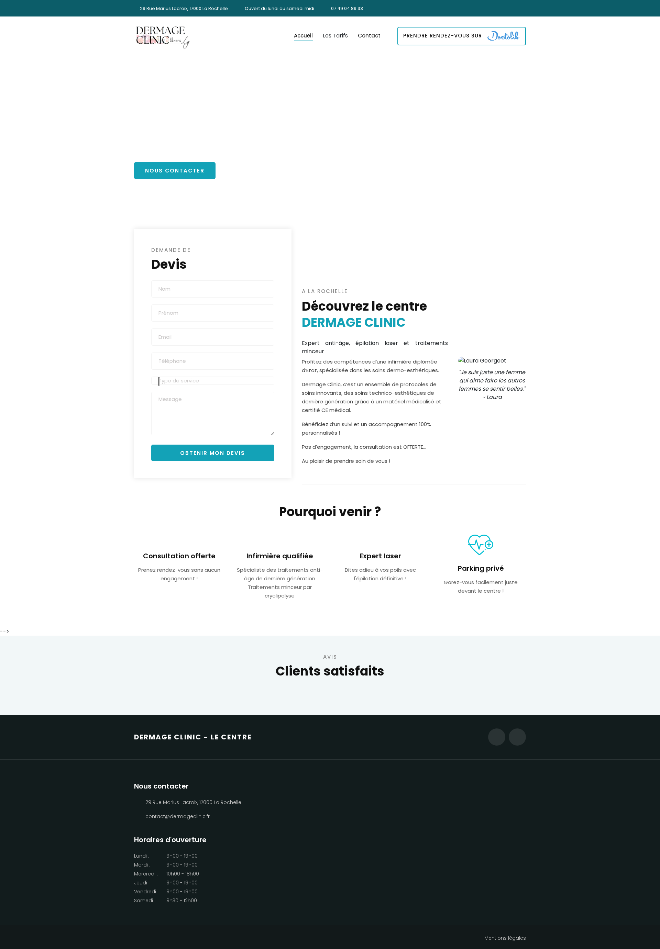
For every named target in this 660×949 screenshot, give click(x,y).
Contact (369, 35)
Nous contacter (175, 170)
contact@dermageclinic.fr (177, 816)
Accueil (303, 35)
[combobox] (212, 381)
